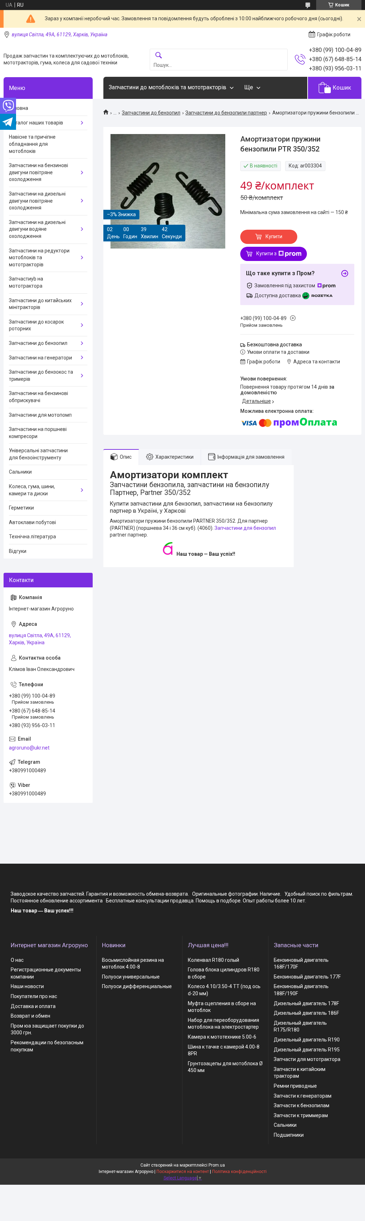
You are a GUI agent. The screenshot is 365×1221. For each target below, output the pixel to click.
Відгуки (17, 551)
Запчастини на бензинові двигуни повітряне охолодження (38, 172)
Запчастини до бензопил (151, 113)
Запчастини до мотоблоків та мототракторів (167, 87)
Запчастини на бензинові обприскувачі (38, 396)
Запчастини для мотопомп (40, 415)
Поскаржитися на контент (182, 1171)
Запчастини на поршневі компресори (38, 432)
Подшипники (289, 1135)
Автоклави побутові (32, 522)
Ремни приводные (295, 1086)
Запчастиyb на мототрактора (26, 282)
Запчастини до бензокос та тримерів (41, 375)
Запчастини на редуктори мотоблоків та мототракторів (39, 257)
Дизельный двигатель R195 (307, 1049)
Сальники (20, 472)
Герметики (21, 508)
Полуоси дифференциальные (137, 986)
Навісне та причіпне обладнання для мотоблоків (32, 144)
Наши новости (27, 986)
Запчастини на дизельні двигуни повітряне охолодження (37, 200)
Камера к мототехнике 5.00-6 (222, 1037)
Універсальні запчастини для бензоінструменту (38, 454)
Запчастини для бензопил (245, 528)
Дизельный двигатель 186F (306, 1013)
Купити (274, 236)
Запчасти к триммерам (301, 1115)
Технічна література (32, 536)
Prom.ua (217, 1165)
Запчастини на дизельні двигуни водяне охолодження (37, 229)
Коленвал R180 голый (213, 960)
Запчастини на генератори (40, 358)
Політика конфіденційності (239, 1171)
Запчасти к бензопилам (301, 1105)
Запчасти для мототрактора (307, 1059)
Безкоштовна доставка (274, 344)
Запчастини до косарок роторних (36, 325)
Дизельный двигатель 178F (306, 1003)
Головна (18, 108)
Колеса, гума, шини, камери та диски (32, 490)
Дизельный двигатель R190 (307, 1040)
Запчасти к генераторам (302, 1096)
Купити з (266, 253)
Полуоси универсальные (131, 977)
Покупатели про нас (34, 996)
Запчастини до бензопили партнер (226, 113)
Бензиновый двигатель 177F (307, 977)
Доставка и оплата (33, 1006)
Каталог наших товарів (36, 123)
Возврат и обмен (30, 1016)
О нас (17, 960)
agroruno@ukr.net (29, 748)
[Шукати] (159, 55)
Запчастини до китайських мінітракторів (40, 304)
